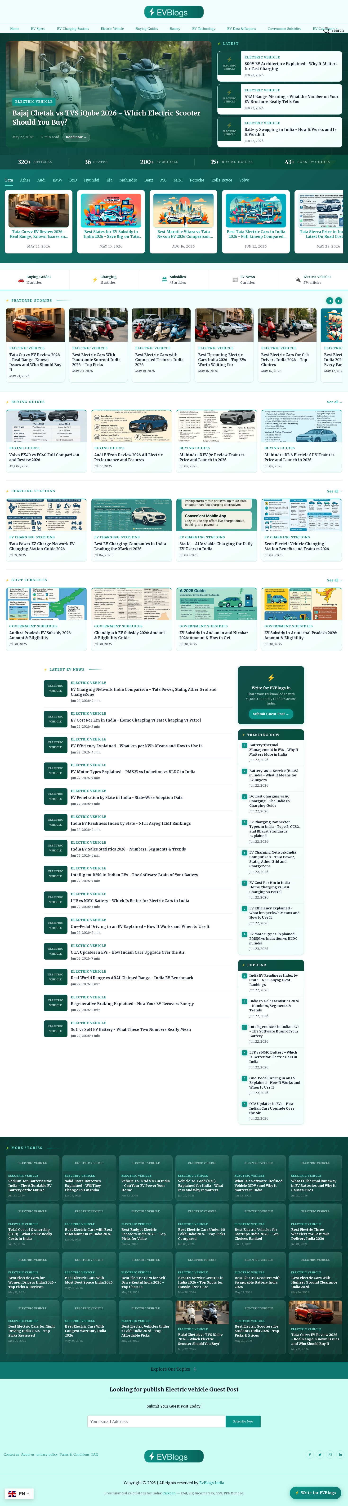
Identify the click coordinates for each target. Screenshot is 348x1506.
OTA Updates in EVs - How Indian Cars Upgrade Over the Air (128, 952)
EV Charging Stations (73, 29)
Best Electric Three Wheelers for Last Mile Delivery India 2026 (310, 1234)
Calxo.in (169, 1493)
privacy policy (47, 1454)
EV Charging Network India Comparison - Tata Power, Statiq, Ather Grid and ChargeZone (272, 859)
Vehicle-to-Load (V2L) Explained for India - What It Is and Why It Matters (200, 1185)
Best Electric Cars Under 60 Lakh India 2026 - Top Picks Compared (201, 1234)
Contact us (11, 1454)
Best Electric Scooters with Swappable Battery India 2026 (258, 1282)
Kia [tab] (109, 180)
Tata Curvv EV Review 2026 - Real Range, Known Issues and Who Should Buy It (38, 234)
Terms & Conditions (74, 1454)
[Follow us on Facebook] (310, 1454)
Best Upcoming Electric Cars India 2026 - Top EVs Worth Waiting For (222, 360)
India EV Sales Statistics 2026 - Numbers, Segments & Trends (128, 849)
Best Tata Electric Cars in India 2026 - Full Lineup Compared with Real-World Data (256, 234)
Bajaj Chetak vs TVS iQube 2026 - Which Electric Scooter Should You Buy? (200, 1339)
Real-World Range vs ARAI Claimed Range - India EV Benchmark (132, 978)
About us (28, 1454)
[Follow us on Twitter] (320, 1454)
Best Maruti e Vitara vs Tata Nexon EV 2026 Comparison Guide (183, 234)
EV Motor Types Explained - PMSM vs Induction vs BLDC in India (133, 772)
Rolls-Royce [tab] (221, 180)
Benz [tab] (148, 180)
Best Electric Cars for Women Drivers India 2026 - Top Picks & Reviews (32, 1282)
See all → (334, 402)
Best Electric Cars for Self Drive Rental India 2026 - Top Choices (143, 1282)
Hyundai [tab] (91, 180)
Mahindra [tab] (128, 180)
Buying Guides (147, 29)
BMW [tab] (57, 180)
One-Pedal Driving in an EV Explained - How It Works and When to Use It (140, 926)
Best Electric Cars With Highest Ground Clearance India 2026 (314, 1282)
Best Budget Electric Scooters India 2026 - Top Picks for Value (143, 1234)
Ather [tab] (25, 180)
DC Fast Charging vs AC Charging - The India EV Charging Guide (269, 801)
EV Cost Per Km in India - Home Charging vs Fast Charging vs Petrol (136, 720)
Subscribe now (243, 1421)
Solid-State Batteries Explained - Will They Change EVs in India (83, 1185)
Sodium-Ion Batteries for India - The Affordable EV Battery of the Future (30, 1185)
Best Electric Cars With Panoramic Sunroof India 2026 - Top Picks (96, 360)
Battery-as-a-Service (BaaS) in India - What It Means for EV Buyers (273, 775)
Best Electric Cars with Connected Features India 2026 (159, 360)
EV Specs (38, 29)
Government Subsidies (284, 29)
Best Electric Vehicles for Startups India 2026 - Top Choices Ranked (257, 1234)
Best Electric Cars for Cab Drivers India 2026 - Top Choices (285, 360)
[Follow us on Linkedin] (340, 1454)
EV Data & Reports (241, 29)
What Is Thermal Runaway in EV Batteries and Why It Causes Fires (313, 1185)
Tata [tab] (9, 180)
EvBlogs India (211, 1483)
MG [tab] (163, 180)
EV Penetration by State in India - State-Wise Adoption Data (127, 797)
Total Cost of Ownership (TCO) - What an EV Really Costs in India (30, 1234)
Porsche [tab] (197, 180)
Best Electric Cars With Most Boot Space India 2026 (89, 1280)
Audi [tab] (41, 180)
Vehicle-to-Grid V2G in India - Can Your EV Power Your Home (145, 1185)
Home (14, 29)
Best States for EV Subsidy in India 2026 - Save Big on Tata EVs (111, 234)
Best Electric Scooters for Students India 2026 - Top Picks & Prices (257, 1331)
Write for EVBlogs (318, 1493)
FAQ (94, 1454)
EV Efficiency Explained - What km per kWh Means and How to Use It (136, 746)
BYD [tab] (73, 180)
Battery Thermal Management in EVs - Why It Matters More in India (273, 749)
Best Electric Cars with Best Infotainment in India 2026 (88, 1231)
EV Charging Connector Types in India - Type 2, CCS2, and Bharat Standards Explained (274, 829)
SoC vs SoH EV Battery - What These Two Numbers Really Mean (131, 1029)
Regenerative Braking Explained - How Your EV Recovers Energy (132, 1003)
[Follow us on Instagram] (330, 1454)
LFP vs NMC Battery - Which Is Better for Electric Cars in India (130, 901)
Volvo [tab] (244, 180)
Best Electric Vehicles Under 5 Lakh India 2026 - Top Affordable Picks (145, 1331)
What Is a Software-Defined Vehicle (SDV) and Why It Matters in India (258, 1185)
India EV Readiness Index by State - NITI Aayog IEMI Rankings (131, 823)
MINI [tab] (178, 180)
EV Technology (203, 29)
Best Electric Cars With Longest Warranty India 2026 (85, 1331)
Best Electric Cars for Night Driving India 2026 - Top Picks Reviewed (31, 1331)
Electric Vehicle (112, 29)
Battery (175, 29)
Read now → (76, 137)
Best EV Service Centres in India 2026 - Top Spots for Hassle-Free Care (200, 1282)
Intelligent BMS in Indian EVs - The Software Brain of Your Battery (134, 875)
